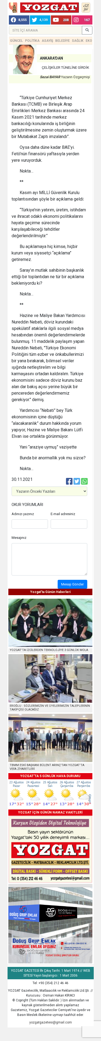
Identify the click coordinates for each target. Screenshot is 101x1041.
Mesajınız (19, 538)
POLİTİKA (32, 41)
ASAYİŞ (47, 41)
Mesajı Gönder (72, 584)
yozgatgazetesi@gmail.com (50, 1022)
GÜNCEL (16, 41)
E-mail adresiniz (63, 514)
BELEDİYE (62, 41)
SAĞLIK (77, 41)
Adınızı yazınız (23, 514)
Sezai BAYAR (50, 77)
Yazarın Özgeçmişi (75, 77)
